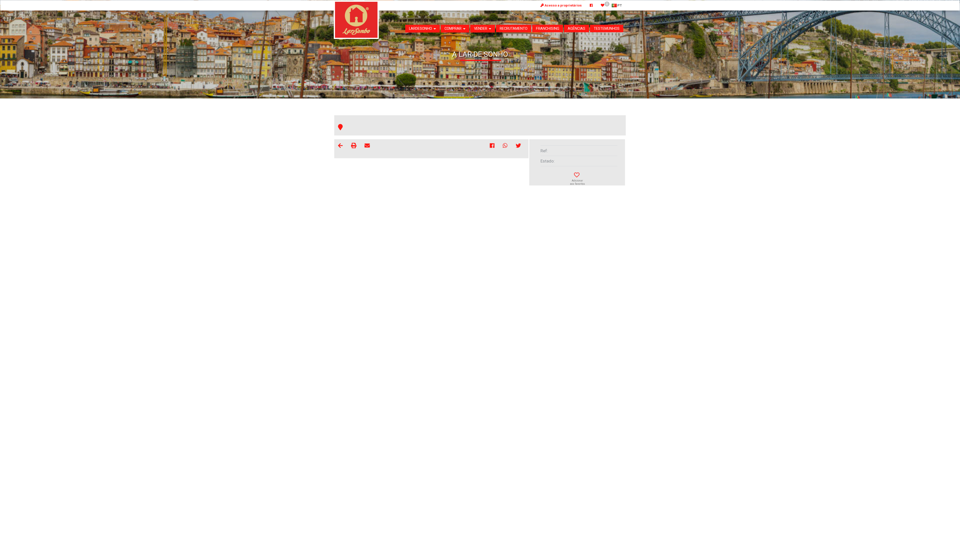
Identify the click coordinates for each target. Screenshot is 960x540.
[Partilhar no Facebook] (492, 146)
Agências (576, 28)
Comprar (453, 28)
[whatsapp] (505, 146)
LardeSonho (421, 28)
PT (619, 5)
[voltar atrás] (340, 146)
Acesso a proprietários (563, 5)
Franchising (547, 28)
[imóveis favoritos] (602, 5)
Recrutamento (514, 28)
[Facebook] (591, 5)
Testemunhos (607, 28)
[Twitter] (518, 146)
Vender (481, 28)
